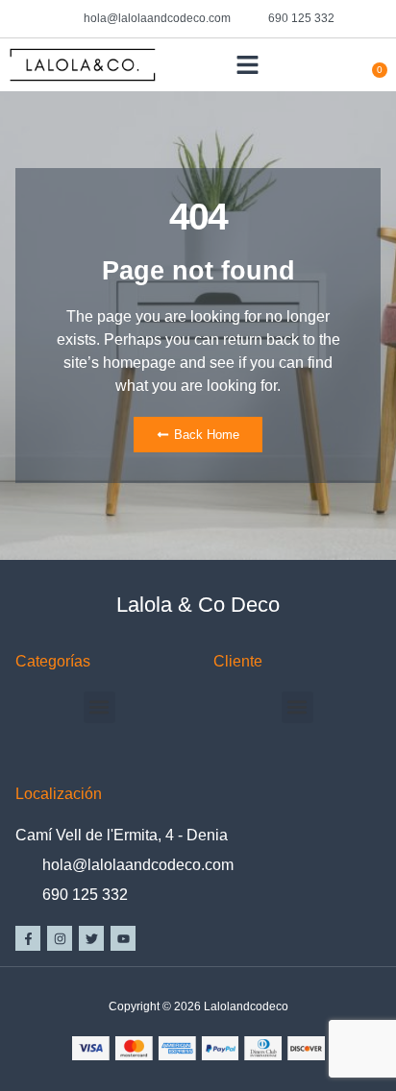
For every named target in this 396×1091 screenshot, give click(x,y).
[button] (248, 65)
